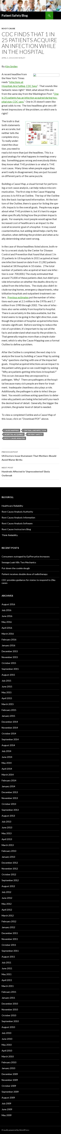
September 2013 (10, 809)
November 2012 (10, 868)
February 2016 (9, 639)
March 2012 (8, 915)
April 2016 (7, 627)
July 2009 (6, 1103)
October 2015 (9, 663)
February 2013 (9, 851)
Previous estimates (18, 297)
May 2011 (7, 974)
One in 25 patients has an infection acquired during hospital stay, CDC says (30, 97)
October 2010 (9, 1015)
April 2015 (7, 698)
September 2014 (10, 739)
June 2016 (7, 616)
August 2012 (8, 886)
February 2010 (9, 1062)
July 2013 (6, 821)
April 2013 (7, 839)
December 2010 (10, 1003)
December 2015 (10, 651)
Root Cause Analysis (14, 438)
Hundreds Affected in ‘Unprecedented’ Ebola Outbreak (26, 471)
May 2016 (7, 622)
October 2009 (9, 1085)
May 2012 (7, 903)
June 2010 (7, 1038)
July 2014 (6, 751)
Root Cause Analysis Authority (17, 511)
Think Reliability (10, 535)
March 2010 (8, 1056)
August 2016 (8, 604)
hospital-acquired (13, 434)
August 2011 (8, 956)
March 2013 (8, 845)
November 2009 (10, 1080)
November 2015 (10, 657)
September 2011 (10, 950)
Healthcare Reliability (12, 505)
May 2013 (7, 833)
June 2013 (7, 827)
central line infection (35, 430)
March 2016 (8, 633)
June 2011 (7, 968)
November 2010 (10, 1009)
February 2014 (9, 780)
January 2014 (8, 786)
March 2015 (8, 704)
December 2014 (10, 721)
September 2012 (10, 880)
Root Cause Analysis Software (17, 523)
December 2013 (10, 792)
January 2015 (8, 715)
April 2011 (7, 980)
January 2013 (8, 856)
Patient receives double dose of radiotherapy (24, 574)
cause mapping (11, 430)
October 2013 (9, 804)
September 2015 (10, 668)
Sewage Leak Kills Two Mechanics (19, 562)
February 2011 (9, 991)
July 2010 (6, 1033)
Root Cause (8, 28)
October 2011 (9, 944)
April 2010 (7, 1050)
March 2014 (8, 774)
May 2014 (7, 762)
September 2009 (10, 1091)
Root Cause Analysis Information (18, 517)
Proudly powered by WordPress (15, 1130)
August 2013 (8, 815)
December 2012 (10, 862)
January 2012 (8, 927)
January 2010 (8, 1068)
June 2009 (7, 1109)
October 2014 (9, 733)
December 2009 (10, 1074)
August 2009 (8, 1097)
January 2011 (8, 997)
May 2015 (7, 692)
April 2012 (7, 909)
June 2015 (7, 686)
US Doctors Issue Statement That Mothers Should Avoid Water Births (29, 456)
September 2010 (10, 1021)
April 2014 (7, 768)
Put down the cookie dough (16, 568)
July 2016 (6, 610)
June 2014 (7, 757)
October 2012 (9, 874)
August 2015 (8, 674)
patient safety (35, 434)
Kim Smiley (20, 58)
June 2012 (7, 897)
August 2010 (8, 1027)
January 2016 (8, 645)
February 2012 (9, 921)
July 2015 (6, 680)
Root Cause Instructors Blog (16, 529)
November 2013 (10, 798)
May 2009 (7, 1115)
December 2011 (10, 933)
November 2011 (10, 939)
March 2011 (8, 986)
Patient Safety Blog (15, 15)
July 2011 (6, 962)
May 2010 (7, 1044)
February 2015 (9, 710)
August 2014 (8, 745)
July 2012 (6, 892)
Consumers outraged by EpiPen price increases (26, 556)
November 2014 (10, 727)
